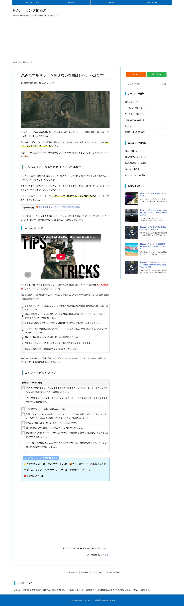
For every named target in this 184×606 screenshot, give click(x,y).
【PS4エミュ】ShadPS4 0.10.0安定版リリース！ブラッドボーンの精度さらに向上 (153, 212)
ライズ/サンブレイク (134, 108)
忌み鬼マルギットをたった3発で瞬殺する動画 (59, 207)
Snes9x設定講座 (132, 169)
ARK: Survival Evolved (134, 120)
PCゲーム (28, 62)
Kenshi (128, 126)
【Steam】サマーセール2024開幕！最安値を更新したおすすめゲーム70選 (153, 246)
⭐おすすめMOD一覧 (34, 464)
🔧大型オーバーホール (56, 469)
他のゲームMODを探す (135, 132)
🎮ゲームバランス (33, 469)
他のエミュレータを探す (135, 175)
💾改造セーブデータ (80, 469)
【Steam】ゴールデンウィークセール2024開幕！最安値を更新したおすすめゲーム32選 (152, 264)
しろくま (104, 555)
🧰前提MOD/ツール (34, 475)
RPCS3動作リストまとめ (135, 157)
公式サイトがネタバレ (66, 358)
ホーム (17, 62)
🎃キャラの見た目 (78, 464)
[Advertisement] (92, 39)
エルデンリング (48, 83)
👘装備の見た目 (98, 464)
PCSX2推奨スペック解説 (135, 163)
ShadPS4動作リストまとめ (136, 151)
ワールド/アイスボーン (135, 114)
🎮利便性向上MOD (57, 464)
